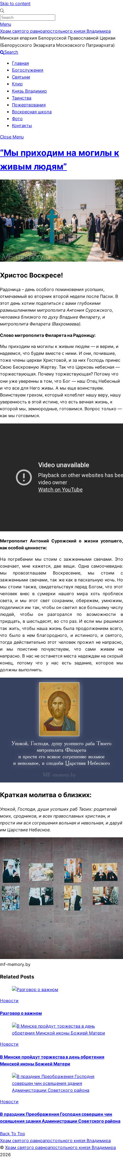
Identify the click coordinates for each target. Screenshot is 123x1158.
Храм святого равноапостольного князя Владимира (60, 1147)
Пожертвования (29, 104)
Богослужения (27, 70)
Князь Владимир (29, 91)
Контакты (22, 125)
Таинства (21, 97)
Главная (20, 63)
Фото (17, 118)
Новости (9, 1000)
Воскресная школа (32, 111)
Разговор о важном (21, 1013)
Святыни (21, 76)
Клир (17, 83)
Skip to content (15, 3)
